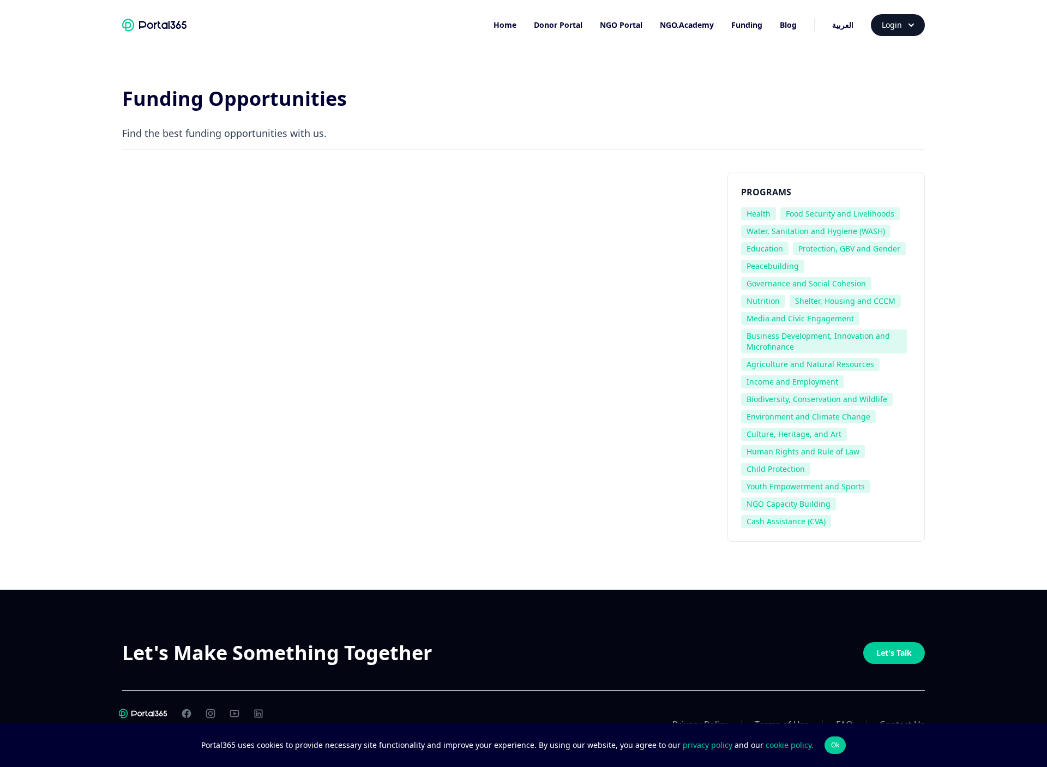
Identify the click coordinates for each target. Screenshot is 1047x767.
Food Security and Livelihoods (840, 213)
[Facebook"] (186, 713)
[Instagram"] (210, 713)
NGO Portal (621, 25)
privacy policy (709, 745)
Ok (835, 745)
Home (505, 25)
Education (765, 248)
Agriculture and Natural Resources (810, 364)
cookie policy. (790, 745)
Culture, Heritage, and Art (794, 434)
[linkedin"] (258, 713)
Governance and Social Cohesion (806, 283)
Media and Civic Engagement (800, 318)
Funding (746, 25)
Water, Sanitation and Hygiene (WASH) (816, 231)
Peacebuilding (773, 266)
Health (759, 213)
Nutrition (763, 301)
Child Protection (776, 469)
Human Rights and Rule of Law (803, 451)
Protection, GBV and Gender (849, 248)
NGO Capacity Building (789, 504)
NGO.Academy (687, 25)
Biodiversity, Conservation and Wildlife (817, 399)
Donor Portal (558, 25)
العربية (842, 25)
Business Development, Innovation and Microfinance (818, 341)
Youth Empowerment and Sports (806, 486)
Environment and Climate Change (808, 416)
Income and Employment (792, 381)
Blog (788, 25)
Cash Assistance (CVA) (786, 521)
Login (892, 25)
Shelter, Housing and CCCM (845, 301)
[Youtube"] (234, 713)
